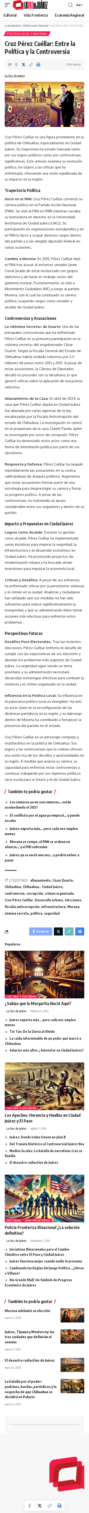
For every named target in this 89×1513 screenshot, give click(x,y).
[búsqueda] (70, 5)
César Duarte (62, 880)
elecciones (73, 900)
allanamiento (40, 880)
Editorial (13, 1220)
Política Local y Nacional (27, 33)
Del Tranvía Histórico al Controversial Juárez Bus (46, 1144)
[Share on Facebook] (16, 64)
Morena (73, 907)
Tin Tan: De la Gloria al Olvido (32, 1031)
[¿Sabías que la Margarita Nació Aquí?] (44, 974)
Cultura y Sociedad (21, 996)
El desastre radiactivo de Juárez (33, 1162)
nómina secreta (17, 913)
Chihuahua (13, 887)
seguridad (52, 913)
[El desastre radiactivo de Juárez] (72, 1365)
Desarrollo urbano (49, 900)
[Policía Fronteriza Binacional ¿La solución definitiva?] (44, 1198)
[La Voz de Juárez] (30, 5)
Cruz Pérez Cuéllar (19, 900)
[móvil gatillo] (9, 5)
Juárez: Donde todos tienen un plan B (37, 1137)
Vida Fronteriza (37, 1220)
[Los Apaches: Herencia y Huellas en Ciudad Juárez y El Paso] (44, 1086)
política (36, 913)
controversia (14, 893)
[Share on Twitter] (23, 64)
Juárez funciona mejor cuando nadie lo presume (45, 1261)
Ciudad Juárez (52, 887)
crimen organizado (59, 893)
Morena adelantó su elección (27, 1310)
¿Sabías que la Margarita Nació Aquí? (38, 1003)
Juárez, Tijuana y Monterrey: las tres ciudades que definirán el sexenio (29, 1337)
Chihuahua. (31, 887)
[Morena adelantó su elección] (72, 1315)
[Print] (38, 64)
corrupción (34, 893)
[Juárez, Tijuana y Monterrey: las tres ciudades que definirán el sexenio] (72, 1336)
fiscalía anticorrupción (22, 907)
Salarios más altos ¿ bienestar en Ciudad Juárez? (46, 1050)
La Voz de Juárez (15, 76)
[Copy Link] (31, 64)
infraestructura (53, 907)
